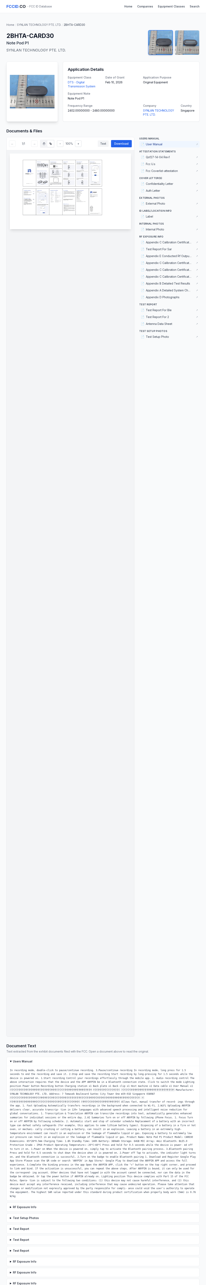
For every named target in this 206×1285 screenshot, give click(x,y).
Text (103, 143)
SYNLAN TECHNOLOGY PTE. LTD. (39, 24)
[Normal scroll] (50, 143)
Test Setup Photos (26, 1218)
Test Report (21, 1229)
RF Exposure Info (24, 1207)
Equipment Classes (171, 6)
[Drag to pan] (44, 143)
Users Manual (22, 1061)
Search (195, 6)
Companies (145, 6)
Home (128, 6)
